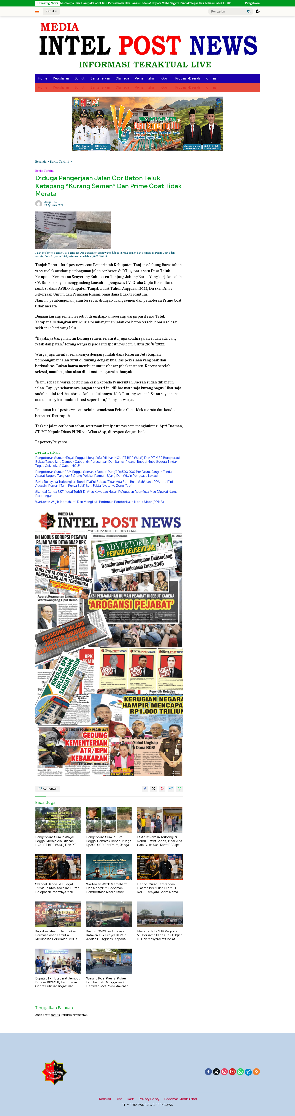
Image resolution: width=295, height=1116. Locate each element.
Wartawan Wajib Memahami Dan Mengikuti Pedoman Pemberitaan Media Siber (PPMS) (99, 502)
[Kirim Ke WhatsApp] (179, 789)
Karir (130, 1099)
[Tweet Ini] (153, 789)
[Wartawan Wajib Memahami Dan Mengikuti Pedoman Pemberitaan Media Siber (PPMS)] (109, 867)
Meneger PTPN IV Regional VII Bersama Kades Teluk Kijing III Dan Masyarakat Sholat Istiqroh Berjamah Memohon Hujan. (159, 935)
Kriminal (211, 78)
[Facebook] (208, 1072)
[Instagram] (224, 1072)
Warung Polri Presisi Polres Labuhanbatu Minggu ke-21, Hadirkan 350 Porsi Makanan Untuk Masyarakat (107, 982)
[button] (249, 11)
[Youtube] (232, 1072)
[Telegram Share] (171, 789)
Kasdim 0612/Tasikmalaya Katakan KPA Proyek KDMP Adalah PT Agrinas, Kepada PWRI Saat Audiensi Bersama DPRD (108, 935)
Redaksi (51, 11)
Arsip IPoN (50, 202)
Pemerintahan (145, 78)
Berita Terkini (100, 78)
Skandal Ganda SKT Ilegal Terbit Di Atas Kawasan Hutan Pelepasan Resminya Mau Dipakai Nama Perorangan (106, 494)
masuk (55, 1015)
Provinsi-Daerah (187, 78)
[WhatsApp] (240, 1072)
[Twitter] (216, 1072)
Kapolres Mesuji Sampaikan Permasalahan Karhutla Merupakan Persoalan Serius (56, 935)
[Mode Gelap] (257, 11)
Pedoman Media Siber (180, 1099)
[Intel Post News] (147, 45)
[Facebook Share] (145, 789)
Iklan (119, 1099)
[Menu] (38, 11)
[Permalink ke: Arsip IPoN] (38, 203)
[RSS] (256, 1072)
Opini (165, 78)
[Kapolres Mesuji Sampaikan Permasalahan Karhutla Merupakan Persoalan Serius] (58, 914)
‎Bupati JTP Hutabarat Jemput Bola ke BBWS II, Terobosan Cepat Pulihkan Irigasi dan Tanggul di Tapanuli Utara (57, 982)
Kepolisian (61, 78)
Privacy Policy (149, 1099)
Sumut (79, 78)
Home (42, 78)
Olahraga (122, 78)
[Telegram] (248, 1072)
